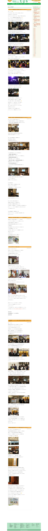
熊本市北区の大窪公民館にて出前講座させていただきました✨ (37, 17)
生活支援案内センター (28, 525)
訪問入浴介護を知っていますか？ (17, 524)
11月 (34, 41)
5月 (34, 48)
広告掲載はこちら (27, 527)
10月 (34, 42)
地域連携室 (15, 526)
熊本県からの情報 (37, 524)
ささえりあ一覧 (33, 524)
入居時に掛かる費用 (22, 526)
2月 (34, 52)
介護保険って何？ (21, 524)
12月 (34, 40)
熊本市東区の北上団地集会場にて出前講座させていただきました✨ (37, 9)
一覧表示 (10, 524)
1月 (34, 53)
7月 (34, 46)
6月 (34, 47)
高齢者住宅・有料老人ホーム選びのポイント (22, 527)
